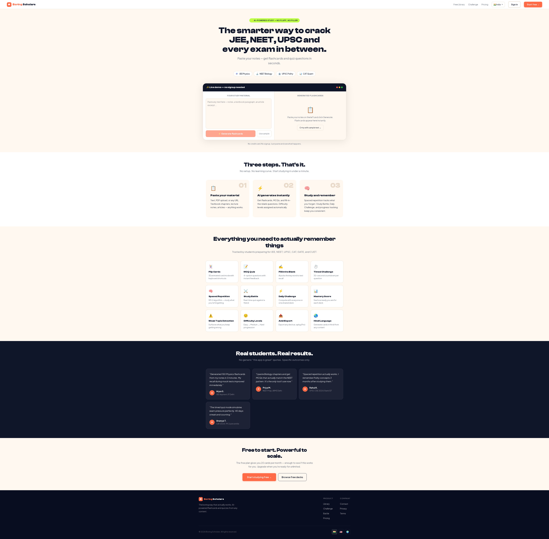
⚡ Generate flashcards (230, 133)
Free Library (459, 4)
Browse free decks (292, 477)
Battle (326, 513)
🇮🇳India (497, 4)
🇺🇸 (341, 531)
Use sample (264, 133)
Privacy (343, 508)
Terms (343, 513)
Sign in (514, 4)
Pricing (485, 4)
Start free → (533, 4)
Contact (344, 504)
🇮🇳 (334, 531)
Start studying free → (259, 477)
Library (326, 504)
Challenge (473, 4)
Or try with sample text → (310, 127)
